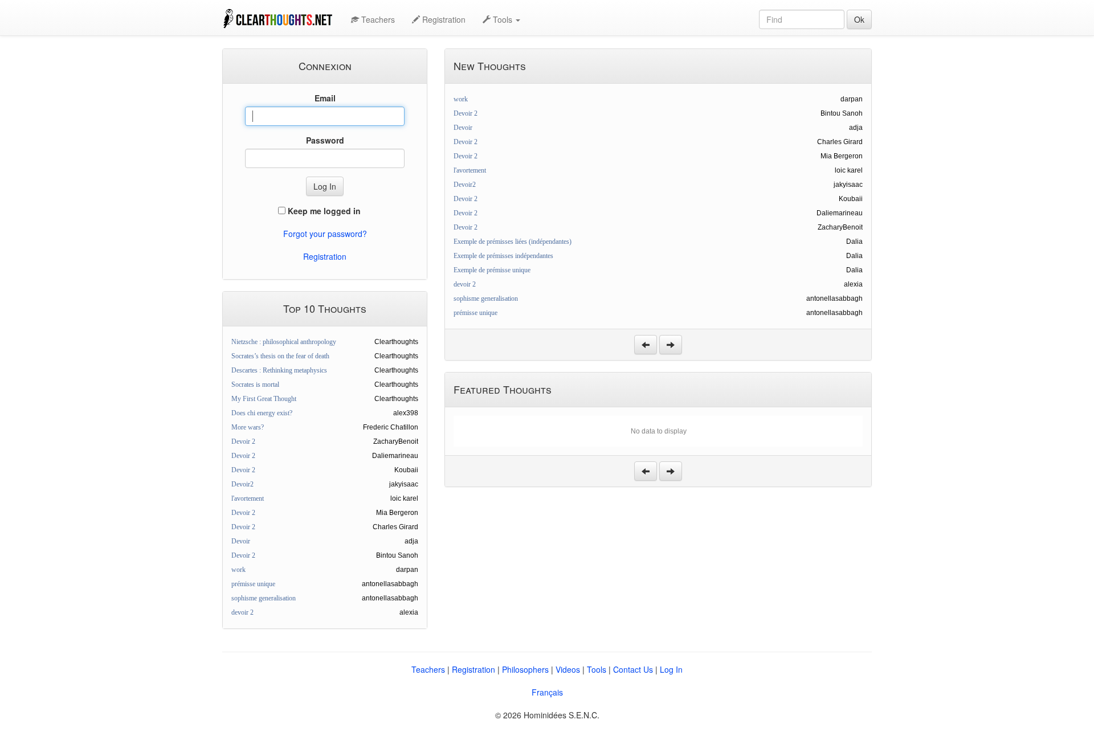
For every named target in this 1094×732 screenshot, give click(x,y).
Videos (568, 669)
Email (325, 98)
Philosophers (525, 669)
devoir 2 (242, 612)
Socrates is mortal (255, 385)
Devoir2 (242, 484)
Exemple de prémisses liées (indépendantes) (513, 242)
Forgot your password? (325, 233)
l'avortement (247, 498)
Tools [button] (503, 19)
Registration (443, 19)
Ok (859, 19)
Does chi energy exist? (261, 413)
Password (325, 140)
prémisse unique (253, 584)
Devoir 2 (243, 441)
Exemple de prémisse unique (492, 270)
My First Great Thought (263, 399)
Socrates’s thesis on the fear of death (280, 356)
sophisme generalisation (263, 598)
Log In (671, 669)
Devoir (240, 541)
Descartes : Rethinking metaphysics (279, 370)
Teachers (377, 19)
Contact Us (633, 669)
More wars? (247, 427)
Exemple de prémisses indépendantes (503, 256)
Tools (596, 669)
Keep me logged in (323, 210)
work (238, 570)
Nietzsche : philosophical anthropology (283, 342)
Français (547, 692)
